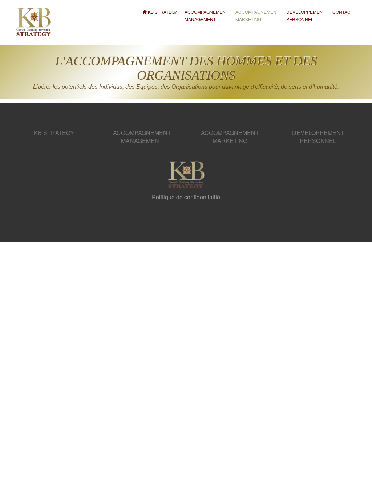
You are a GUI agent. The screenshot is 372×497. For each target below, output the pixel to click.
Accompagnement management (206, 12)
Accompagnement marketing (257, 12)
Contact (342, 12)
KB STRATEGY (162, 12)
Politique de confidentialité (186, 197)
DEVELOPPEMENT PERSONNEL (305, 12)
